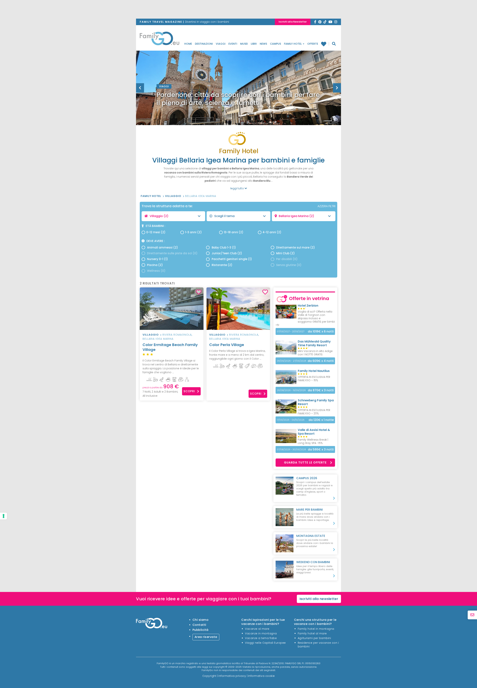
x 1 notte (321, 419)
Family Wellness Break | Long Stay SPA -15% (313, 441)
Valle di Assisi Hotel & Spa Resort (314, 432)
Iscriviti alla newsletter (319, 598)
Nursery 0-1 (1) (157, 259)
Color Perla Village (226, 344)
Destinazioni (204, 44)
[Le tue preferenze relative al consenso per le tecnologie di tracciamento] (3, 516)
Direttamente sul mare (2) (295, 247)
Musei (244, 44)
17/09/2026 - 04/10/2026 (290, 419)
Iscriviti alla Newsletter (293, 21)
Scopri (189, 391)
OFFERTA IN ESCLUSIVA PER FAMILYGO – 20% (314, 411)
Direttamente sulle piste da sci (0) (172, 253)
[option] (238, 97)
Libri (254, 44)
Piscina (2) (155, 265)
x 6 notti (321, 331)
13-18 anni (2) (233, 232)
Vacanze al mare (257, 629)
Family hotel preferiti (325, 44)
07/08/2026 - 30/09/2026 (291, 449)
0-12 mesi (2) (155, 232)
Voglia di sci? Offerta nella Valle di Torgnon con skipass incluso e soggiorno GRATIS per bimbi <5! (305, 318)
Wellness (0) (156, 271)
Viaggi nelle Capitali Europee (265, 643)
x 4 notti (321, 360)
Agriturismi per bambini (314, 638)
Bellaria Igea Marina (200, 196)
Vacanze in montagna (261, 633)
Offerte (312, 44)
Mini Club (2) (285, 253)
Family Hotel (293, 44)
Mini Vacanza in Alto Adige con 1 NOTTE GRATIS (315, 352)
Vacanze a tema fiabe (261, 638)
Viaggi (220, 44)
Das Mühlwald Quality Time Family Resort (314, 343)
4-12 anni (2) (272, 232)
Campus (275, 44)
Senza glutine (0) (288, 265)
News (263, 44)
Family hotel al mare (312, 633)
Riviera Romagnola (177, 335)
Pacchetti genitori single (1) (232, 259)
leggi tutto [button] (237, 188)
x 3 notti (321, 390)
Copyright (209, 676)
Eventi (232, 44)
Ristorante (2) (222, 265)
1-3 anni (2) (193, 232)
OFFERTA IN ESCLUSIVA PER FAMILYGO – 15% (314, 378)
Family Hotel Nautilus (314, 371)
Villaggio (173, 196)
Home (188, 44)
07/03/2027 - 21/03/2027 (290, 331)
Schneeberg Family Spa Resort (316, 402)
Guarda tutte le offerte (305, 462)
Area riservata (206, 637)
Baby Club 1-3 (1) (224, 247)
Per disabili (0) (287, 259)
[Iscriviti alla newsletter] (472, 615)
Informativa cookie (261, 676)
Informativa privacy (232, 676)
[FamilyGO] (159, 39)
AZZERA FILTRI (326, 206)
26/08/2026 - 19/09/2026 (291, 390)
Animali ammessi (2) (162, 247)
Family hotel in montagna (316, 629)
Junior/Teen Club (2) (227, 253)
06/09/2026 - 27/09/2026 (291, 360)
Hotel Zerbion (308, 305)
